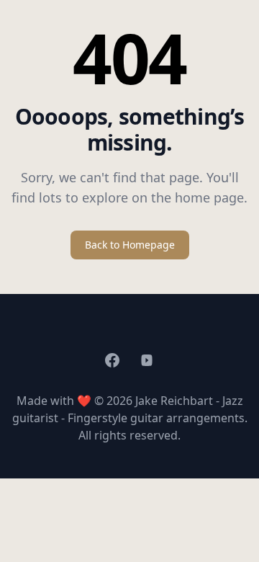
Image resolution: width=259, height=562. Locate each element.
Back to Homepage (130, 244)
